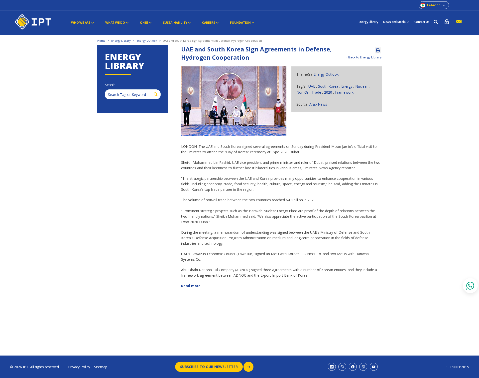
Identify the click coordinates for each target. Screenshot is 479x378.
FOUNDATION (240, 22)
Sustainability (175, 22)
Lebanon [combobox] (434, 5)
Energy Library (368, 22)
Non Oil (303, 92)
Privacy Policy (79, 367)
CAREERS (208, 22)
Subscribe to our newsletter (209, 366)
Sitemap (100, 367)
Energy (347, 86)
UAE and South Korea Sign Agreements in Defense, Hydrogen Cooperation (212, 40)
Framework (344, 92)
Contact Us (421, 22)
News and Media (394, 22)
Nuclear (362, 86)
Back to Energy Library (365, 57)
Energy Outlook (146, 40)
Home (101, 40)
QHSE (144, 22)
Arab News (318, 104)
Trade (317, 92)
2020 (328, 92)
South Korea (328, 86)
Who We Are (80, 22)
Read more (191, 285)
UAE (312, 86)
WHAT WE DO (115, 22)
